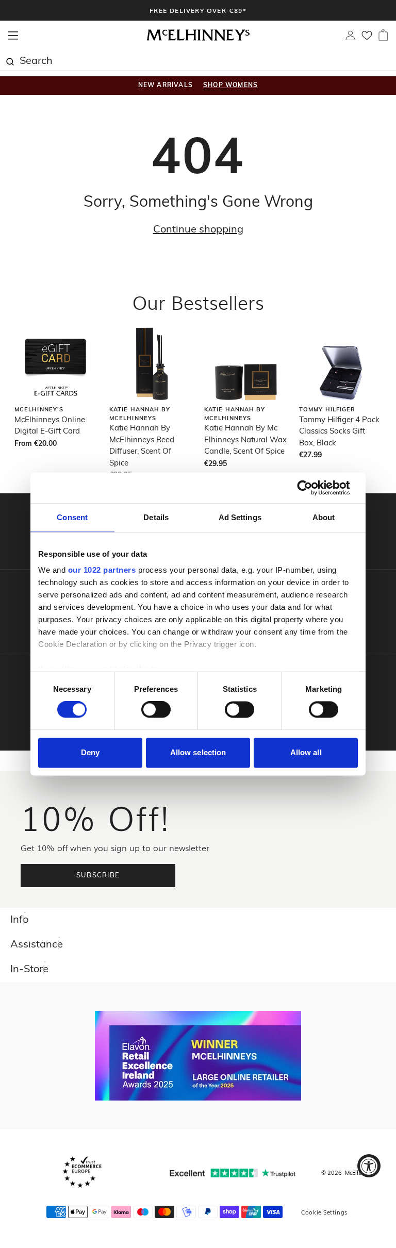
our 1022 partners (102, 569)
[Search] (10, 60)
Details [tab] (156, 517)
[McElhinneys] (198, 39)
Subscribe (98, 875)
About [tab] (323, 517)
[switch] (156, 710)
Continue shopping (198, 230)
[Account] (350, 38)
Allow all (306, 752)
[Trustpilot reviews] (232, 1173)
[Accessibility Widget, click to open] (369, 1165)
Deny (90, 752)
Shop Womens (230, 85)
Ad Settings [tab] (240, 517)
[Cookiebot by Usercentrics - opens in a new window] (313, 487)
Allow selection (198, 752)
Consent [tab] (72, 517)
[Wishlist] (366, 39)
